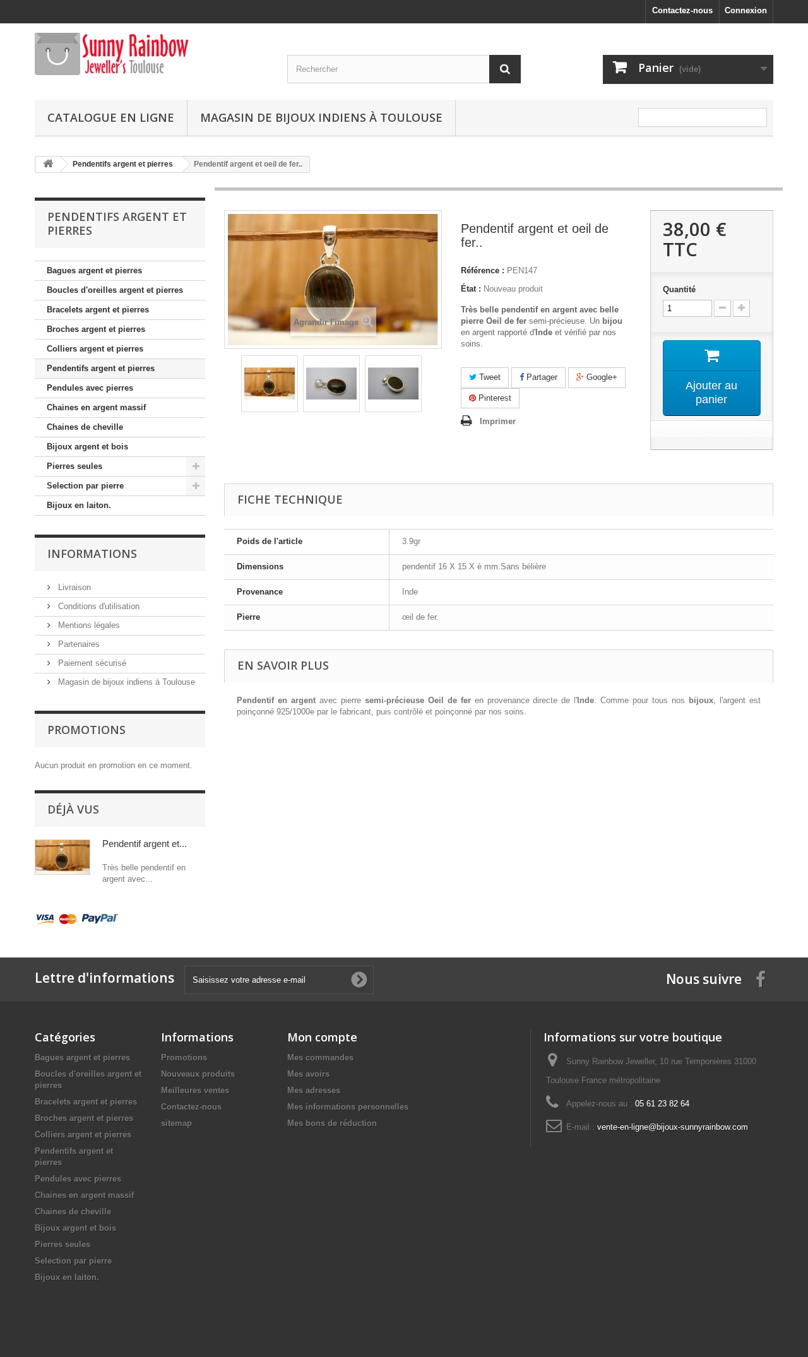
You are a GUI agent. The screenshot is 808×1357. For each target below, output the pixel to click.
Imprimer (498, 421)
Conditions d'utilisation (98, 606)
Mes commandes (320, 1057)
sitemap (176, 1123)
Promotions (86, 729)
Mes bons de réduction (332, 1123)
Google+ (600, 377)
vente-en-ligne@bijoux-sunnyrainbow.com (672, 1127)
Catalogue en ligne (110, 117)
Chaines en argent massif (96, 407)
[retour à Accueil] (48, 164)
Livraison (73, 587)
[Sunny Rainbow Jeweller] (151, 54)
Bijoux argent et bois (87, 446)
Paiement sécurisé (91, 663)
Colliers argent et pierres (95, 348)
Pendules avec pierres (90, 388)
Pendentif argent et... (144, 843)
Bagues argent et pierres (94, 270)
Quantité (679, 289)
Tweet (489, 377)
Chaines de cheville (85, 427)
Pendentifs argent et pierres (101, 368)
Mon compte (322, 1037)
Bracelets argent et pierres (98, 309)
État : (471, 288)
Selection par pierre (85, 485)
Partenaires (78, 644)
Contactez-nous (682, 10)
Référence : (482, 270)
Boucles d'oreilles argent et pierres (115, 290)
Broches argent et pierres (96, 329)
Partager (540, 377)
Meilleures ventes (195, 1090)
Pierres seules (74, 466)
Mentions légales (88, 625)
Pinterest (493, 398)
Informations (92, 553)
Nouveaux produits (198, 1074)
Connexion (746, 10)
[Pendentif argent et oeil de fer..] (269, 384)
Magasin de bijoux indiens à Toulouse (321, 117)
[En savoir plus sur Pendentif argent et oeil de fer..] (62, 857)
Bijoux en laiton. (79, 505)
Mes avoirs (308, 1074)
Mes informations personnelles (347, 1106)
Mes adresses (313, 1090)
